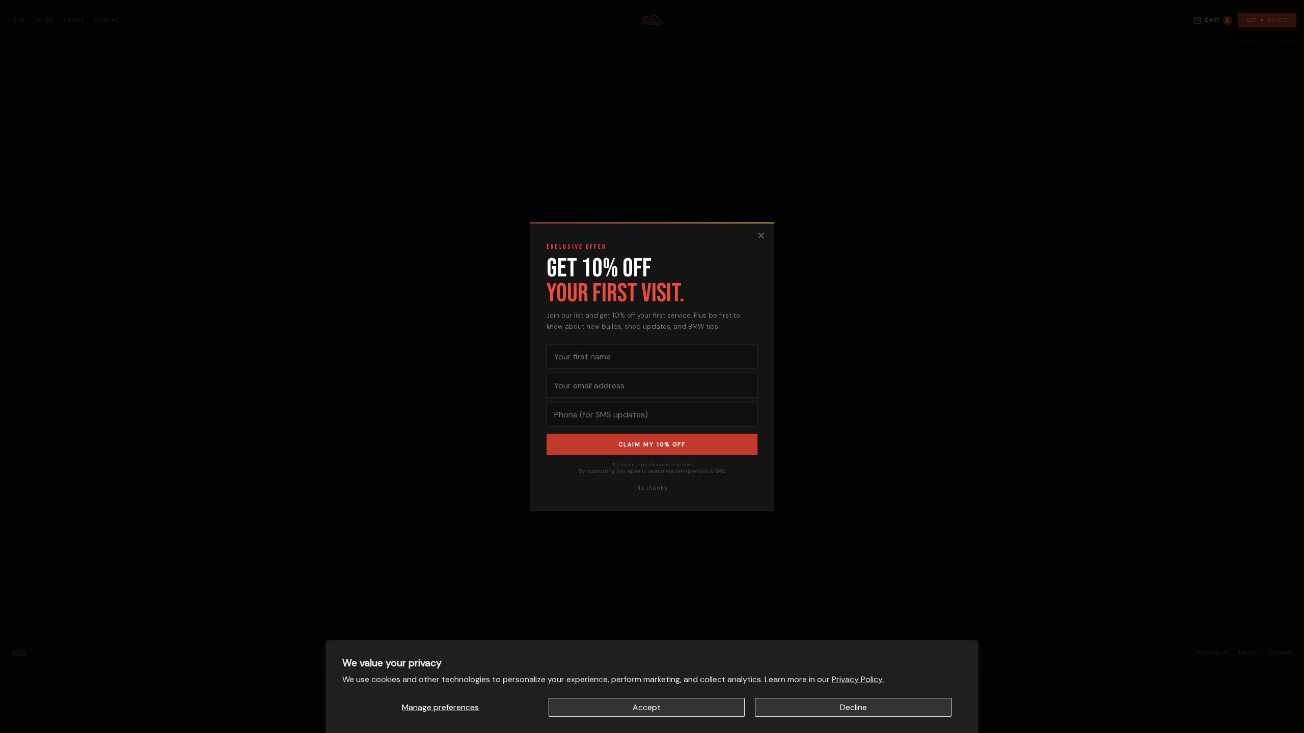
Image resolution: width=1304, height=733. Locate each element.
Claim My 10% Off (652, 444)
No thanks (652, 487)
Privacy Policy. (858, 679)
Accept (647, 707)
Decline (853, 707)
